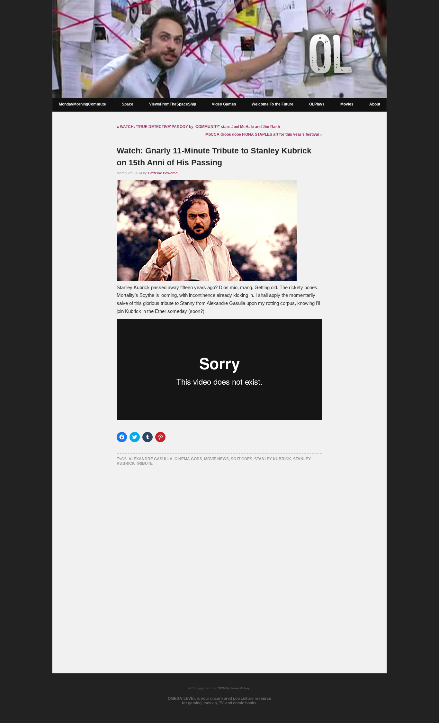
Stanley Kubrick (272, 459)
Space (127, 104)
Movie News (216, 459)
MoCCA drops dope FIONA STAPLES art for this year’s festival (262, 134)
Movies (347, 104)
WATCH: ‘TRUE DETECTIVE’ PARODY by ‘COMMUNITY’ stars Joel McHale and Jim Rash (200, 126)
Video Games (224, 104)
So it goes (241, 459)
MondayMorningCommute (82, 104)
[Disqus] (219, 562)
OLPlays (317, 104)
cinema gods (188, 459)
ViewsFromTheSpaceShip (172, 104)
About (374, 104)
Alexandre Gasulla (151, 459)
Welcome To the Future (272, 104)
